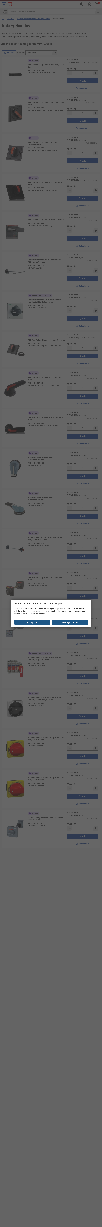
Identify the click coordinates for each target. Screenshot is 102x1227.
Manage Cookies (70, 622)
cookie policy (22, 614)
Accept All (32, 622)
